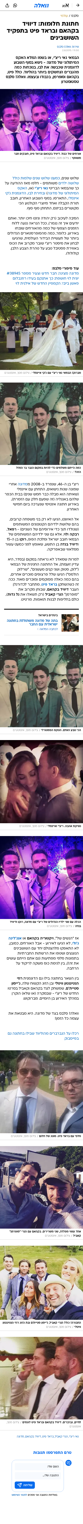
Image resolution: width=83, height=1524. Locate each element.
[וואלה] (41, 5)
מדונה (22, 484)
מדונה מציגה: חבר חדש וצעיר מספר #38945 (43, 274)
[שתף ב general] (7, 5)
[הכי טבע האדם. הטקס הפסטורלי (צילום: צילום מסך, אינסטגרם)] (41, 689)
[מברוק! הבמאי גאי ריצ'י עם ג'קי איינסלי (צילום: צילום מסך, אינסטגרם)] (41, 334)
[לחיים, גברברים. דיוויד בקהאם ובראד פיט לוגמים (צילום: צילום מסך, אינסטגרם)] (41, 1383)
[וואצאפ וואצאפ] (15, 5)
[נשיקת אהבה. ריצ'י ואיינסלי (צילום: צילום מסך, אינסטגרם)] (41, 785)
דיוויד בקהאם (33, 1436)
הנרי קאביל (61, 1436)
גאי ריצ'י (74, 1436)
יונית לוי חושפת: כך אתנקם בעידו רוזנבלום (46, 279)
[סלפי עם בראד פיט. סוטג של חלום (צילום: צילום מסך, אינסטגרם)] (41, 1095)
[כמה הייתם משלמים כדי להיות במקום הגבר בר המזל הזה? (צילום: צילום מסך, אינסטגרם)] (41, 429)
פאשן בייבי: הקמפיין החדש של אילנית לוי (47, 284)
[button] (65, 5)
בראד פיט (48, 1436)
